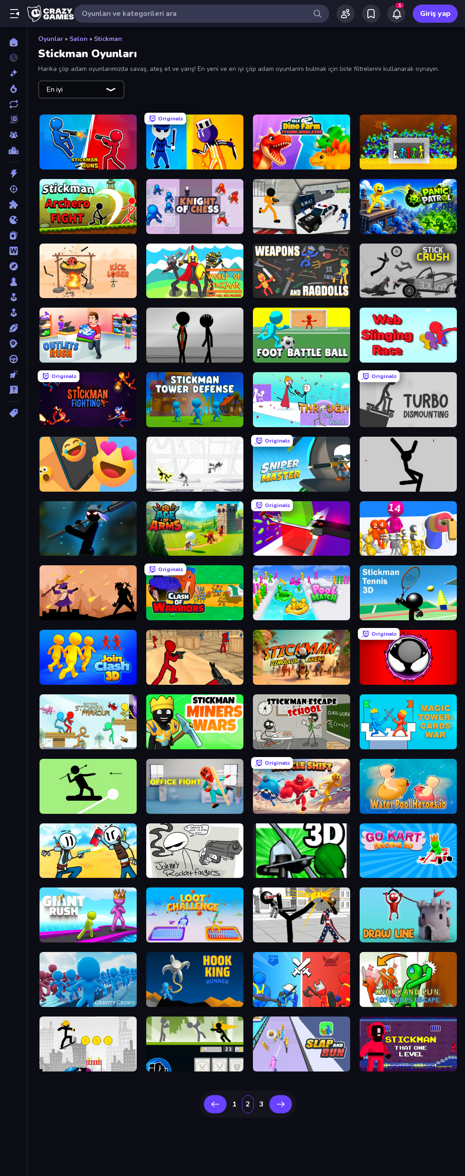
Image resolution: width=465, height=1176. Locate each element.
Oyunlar (50, 39)
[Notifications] (396, 14)
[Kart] (13, 235)
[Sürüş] (13, 359)
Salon (78, 39)
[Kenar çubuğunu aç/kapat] (14, 14)
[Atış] (13, 189)
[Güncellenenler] (13, 104)
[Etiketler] (13, 413)
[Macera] (13, 266)
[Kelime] (13, 251)
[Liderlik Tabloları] (13, 150)
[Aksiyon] (13, 173)
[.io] (13, 220)
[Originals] (13, 119)
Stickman (108, 39)
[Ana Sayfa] (13, 42)
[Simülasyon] (13, 312)
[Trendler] (13, 88)
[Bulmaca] (13, 204)
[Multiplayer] (13, 135)
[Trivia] (13, 390)
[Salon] (13, 297)
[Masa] (13, 281)
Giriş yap (435, 14)
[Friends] (345, 14)
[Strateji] (13, 343)
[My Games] (371, 14)
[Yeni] (13, 73)
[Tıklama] (13, 374)
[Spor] (13, 328)
